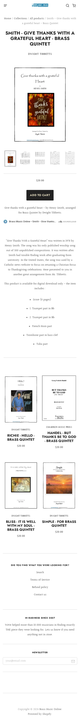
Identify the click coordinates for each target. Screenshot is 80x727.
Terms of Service (40, 580)
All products (37, 18)
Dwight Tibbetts (40, 54)
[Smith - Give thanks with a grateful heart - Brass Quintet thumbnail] (10, 158)
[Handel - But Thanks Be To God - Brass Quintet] (59, 414)
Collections (20, 18)
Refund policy (40, 587)
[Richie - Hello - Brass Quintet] (21, 414)
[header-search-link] (67, 5)
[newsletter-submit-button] (73, 661)
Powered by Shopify (39, 714)
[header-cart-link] (74, 5)
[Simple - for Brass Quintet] (59, 500)
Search (40, 572)
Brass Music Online (50, 709)
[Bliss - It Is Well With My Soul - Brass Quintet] (21, 502)
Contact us (40, 595)
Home (7, 18)
